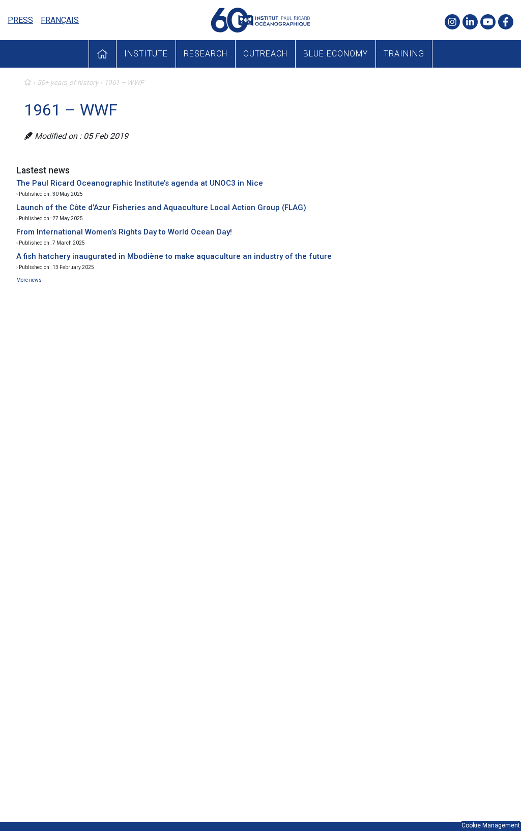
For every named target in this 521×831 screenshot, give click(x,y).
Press (20, 20)
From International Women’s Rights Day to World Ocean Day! (124, 231)
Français (60, 20)
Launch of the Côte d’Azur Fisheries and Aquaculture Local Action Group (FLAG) (161, 207)
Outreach (265, 53)
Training (404, 53)
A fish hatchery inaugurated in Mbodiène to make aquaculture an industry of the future (174, 256)
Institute (146, 53)
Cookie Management (490, 825)
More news (29, 280)
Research (205, 53)
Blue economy (335, 53)
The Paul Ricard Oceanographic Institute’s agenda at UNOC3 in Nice (139, 183)
